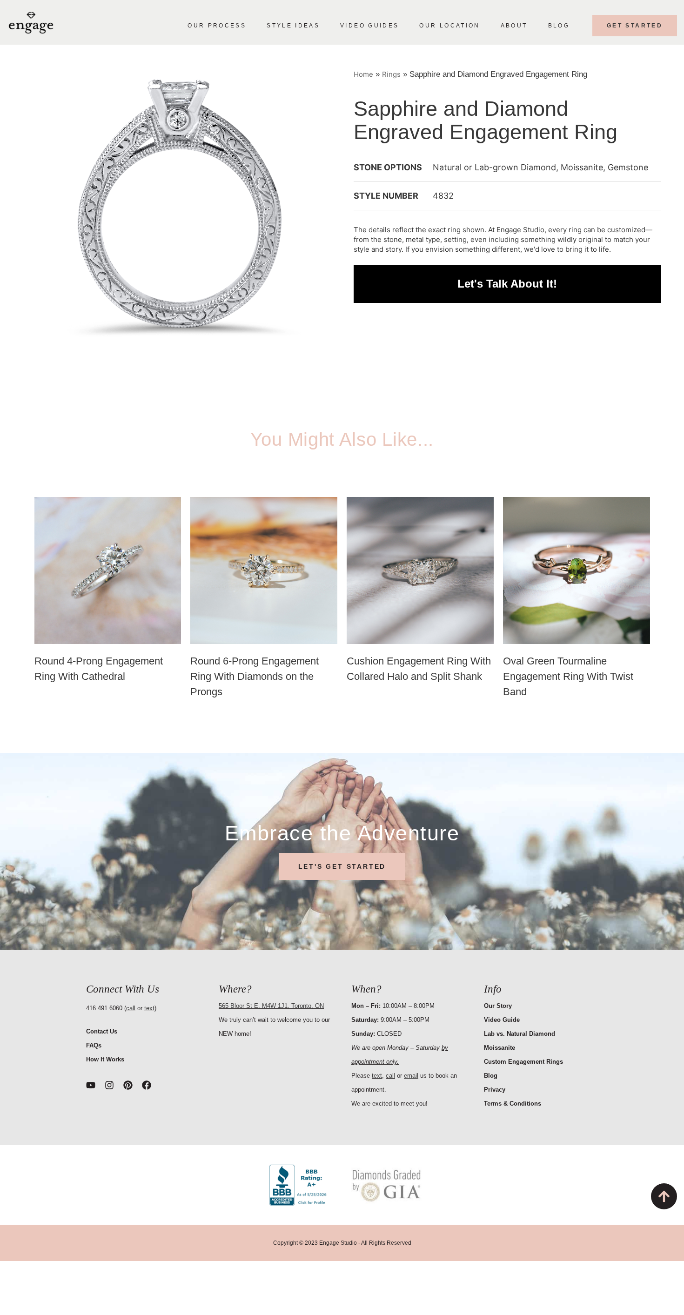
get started (635, 25)
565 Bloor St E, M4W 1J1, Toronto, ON (271, 1005)
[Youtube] (90, 1085)
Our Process (217, 25)
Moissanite (499, 1047)
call (130, 1008)
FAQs (93, 1045)
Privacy (494, 1089)
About (514, 25)
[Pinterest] (128, 1085)
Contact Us (101, 1031)
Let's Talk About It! (507, 284)
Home (363, 74)
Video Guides (369, 25)
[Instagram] (109, 1085)
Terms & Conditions (512, 1103)
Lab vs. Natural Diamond (519, 1033)
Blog (559, 25)
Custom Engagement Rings (523, 1061)
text (149, 1008)
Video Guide (502, 1019)
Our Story (498, 1005)
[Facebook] (146, 1085)
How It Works (105, 1059)
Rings (391, 74)
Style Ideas (293, 25)
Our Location (449, 25)
